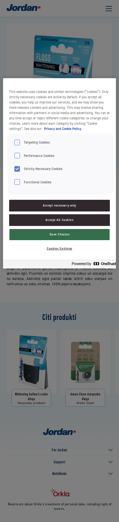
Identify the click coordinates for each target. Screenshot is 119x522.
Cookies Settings (59, 249)
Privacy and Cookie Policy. (63, 128)
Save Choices (60, 234)
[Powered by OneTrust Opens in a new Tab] (92, 265)
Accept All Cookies (59, 220)
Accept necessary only (59, 205)
